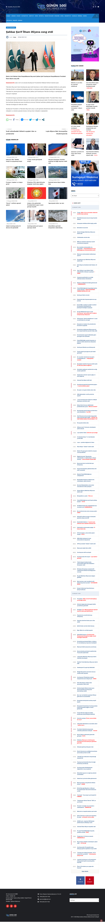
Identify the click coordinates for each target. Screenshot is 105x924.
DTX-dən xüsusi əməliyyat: (76, 130)
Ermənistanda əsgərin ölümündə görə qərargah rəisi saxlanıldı (86, 335)
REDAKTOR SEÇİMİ (49, 15)
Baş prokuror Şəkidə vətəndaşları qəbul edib (87, 842)
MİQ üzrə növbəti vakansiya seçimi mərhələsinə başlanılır (86, 242)
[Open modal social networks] (43, 119)
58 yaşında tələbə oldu (83, 422)
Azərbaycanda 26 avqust (87, 557)
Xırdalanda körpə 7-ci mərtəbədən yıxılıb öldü (86, 437)
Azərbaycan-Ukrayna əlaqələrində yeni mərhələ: (92, 131)
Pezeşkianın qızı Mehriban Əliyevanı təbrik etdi (86, 260)
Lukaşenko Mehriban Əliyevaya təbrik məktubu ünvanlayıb (86, 657)
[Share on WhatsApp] (9, 119)
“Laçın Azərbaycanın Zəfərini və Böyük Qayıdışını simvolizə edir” (87, 400)
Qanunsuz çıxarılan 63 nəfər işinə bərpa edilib (77, 153)
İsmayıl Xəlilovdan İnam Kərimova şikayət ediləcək (85, 589)
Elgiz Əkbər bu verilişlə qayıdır (85, 630)
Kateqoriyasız (11, 27)
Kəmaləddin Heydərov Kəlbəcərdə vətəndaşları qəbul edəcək (85, 480)
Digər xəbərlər (85, 871)
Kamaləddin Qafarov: (86, 522)
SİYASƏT (19, 15)
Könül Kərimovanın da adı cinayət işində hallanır (87, 218)
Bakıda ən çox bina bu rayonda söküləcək (76, 84)
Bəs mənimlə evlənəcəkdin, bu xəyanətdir (86, 249)
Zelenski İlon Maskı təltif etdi (84, 380)
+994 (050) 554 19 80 (45, 896)
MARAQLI (20, 20)
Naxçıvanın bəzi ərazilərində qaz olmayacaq (85, 464)
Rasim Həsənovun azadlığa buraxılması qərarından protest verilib (87, 752)
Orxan (14, 37)
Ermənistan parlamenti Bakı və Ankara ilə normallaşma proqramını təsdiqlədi (87, 642)
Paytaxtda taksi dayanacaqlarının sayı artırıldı (86, 300)
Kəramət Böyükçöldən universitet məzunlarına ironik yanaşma (85, 485)
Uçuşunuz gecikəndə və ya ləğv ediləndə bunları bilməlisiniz (85, 278)
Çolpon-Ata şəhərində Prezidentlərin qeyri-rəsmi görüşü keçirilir (35, 204)
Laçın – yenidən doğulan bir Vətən (85, 442)
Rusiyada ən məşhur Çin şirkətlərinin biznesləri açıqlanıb (86, 324)
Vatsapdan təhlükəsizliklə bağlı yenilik (87, 223)
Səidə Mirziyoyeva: (86, 636)
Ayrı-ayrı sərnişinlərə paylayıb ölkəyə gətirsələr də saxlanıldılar (86, 695)
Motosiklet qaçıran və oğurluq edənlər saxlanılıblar (86, 773)
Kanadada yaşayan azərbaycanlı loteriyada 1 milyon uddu (76, 107)
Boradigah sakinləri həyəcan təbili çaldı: (87, 364)
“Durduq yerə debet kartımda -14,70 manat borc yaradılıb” (86, 854)
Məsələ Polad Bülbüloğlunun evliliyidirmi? (84, 475)
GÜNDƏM (13, 15)
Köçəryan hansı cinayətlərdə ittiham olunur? (86, 783)
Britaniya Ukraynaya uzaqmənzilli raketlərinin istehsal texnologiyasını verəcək (86, 570)
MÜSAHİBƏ (56, 15)
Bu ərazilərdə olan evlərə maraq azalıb (87, 512)
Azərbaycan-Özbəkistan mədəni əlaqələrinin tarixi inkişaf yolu (86, 678)
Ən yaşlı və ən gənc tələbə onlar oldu (86, 390)
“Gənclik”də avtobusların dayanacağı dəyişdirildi (86, 757)
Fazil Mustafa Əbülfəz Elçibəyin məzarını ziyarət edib (92, 153)
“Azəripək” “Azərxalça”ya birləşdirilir (87, 795)
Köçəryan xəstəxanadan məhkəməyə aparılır (86, 254)
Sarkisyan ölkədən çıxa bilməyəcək (86, 347)
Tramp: (87, 213)
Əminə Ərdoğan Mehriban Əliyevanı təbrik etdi (86, 232)
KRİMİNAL (80, 15)
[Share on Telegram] (38, 119)
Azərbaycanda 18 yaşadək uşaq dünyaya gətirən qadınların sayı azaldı (87, 848)
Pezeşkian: (87, 599)
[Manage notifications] (101, 920)
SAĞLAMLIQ (9, 20)
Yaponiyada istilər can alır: (56, 203)
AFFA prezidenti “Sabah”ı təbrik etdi (86, 543)
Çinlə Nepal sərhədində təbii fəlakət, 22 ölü (87, 265)
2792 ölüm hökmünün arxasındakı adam (87, 724)
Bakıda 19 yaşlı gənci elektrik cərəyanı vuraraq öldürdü (87, 451)
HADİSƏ (85, 15)
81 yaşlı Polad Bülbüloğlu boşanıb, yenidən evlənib (92, 107)
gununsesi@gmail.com (45, 899)
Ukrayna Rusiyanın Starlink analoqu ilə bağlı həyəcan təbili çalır (57, 161)
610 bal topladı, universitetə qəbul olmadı (86, 533)
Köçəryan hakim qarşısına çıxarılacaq (86, 646)
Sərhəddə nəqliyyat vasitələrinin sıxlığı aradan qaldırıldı (87, 370)
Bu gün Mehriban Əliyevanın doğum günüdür (86, 576)
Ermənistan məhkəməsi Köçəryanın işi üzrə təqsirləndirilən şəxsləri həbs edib (87, 330)
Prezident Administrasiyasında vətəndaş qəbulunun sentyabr (87, 730)
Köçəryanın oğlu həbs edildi (84, 548)
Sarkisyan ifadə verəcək (83, 295)
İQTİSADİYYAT (24, 15)
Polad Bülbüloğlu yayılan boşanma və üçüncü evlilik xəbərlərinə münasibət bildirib (86, 342)
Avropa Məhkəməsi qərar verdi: (87, 313)
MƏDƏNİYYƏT (68, 15)
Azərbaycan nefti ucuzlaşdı (84, 552)
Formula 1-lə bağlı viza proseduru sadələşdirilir (85, 806)
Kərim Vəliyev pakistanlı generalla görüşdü (85, 735)
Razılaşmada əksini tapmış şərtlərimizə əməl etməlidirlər (87, 411)
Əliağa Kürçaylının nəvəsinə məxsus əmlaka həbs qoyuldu (86, 672)
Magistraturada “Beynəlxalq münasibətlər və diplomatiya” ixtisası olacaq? (86, 458)
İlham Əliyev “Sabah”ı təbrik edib (85, 446)
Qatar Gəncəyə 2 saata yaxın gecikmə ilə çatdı (86, 816)
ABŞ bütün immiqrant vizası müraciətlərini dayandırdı (84, 539)
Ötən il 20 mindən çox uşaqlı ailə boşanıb (85, 867)
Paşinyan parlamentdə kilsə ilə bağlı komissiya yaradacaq (86, 762)
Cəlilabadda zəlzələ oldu (83, 237)
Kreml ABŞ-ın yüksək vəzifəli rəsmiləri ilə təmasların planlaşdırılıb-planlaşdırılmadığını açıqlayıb (86, 306)
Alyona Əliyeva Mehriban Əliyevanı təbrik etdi (86, 491)
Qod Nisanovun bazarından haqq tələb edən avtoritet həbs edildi (87, 417)
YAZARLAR (74, 15)
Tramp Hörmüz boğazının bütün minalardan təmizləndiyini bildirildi (86, 713)
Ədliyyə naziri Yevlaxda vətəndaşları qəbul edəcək (86, 428)
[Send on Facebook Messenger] (25, 119)
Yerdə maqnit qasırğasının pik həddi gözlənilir (86, 352)
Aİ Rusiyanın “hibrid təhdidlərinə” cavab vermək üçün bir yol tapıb (87, 319)
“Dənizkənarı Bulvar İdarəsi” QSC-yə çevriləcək (86, 801)
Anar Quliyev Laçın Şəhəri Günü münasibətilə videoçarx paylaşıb (86, 272)
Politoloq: (86, 741)
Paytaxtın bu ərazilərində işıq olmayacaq (84, 615)
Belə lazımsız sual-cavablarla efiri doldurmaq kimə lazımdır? (87, 583)
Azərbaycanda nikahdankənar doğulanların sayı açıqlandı (84, 768)
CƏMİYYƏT (31, 15)
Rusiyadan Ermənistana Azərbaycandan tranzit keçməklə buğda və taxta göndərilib (87, 707)
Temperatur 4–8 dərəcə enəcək (85, 837)
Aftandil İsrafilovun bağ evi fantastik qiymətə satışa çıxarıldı (86, 517)
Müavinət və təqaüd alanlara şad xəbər (87, 811)
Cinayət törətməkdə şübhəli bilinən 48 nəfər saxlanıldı (86, 469)
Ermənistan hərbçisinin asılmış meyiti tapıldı (86, 701)
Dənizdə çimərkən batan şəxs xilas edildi (86, 621)
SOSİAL (62, 15)
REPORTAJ (41, 15)
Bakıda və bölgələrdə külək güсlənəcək (87, 283)
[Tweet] (32, 119)
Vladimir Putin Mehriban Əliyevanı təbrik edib (87, 662)
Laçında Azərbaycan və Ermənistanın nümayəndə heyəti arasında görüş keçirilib (86, 861)
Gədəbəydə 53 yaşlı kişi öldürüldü (86, 667)
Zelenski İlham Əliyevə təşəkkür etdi (86, 826)
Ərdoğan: (87, 610)
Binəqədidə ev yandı (85, 496)
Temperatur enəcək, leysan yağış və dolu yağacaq (86, 375)
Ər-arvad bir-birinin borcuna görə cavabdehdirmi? (85, 358)
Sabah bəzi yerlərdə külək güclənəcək (87, 778)
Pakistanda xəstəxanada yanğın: (86, 528)
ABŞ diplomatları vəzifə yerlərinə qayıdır (85, 395)
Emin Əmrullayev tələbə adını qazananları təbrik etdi (84, 683)
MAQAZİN (15, 20)
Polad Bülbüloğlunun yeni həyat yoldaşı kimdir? (87, 501)
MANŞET (8, 15)
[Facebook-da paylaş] (15, 119)
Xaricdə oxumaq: (86, 719)
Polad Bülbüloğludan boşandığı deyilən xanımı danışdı (87, 290)
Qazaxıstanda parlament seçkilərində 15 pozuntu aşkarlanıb (86, 652)
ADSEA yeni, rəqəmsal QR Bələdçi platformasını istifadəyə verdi (85, 821)
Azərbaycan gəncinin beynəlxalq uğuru (87, 385)
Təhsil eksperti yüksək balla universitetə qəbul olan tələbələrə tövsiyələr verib (85, 564)
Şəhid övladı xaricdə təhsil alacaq (85, 626)
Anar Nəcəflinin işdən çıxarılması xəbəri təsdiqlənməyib (92, 85)
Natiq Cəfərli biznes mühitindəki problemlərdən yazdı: (87, 405)
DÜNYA (36, 15)
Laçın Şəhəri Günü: (87, 432)
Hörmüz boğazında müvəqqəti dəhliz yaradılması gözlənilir (86, 605)
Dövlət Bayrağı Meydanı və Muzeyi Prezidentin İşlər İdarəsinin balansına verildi (86, 790)
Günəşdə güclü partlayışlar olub (85, 747)
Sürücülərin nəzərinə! (82, 227)
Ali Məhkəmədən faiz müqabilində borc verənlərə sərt (87, 506)
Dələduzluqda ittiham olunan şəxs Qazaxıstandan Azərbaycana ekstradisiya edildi (85, 689)
